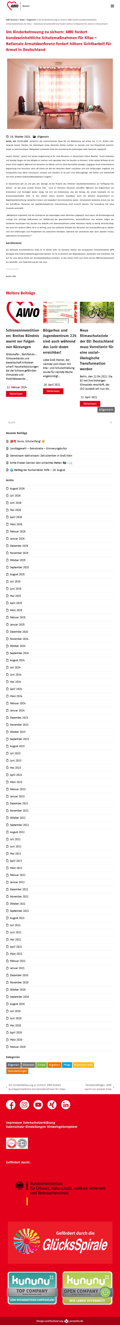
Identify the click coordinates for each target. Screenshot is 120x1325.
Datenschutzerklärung (39, 1122)
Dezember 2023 (19, 717)
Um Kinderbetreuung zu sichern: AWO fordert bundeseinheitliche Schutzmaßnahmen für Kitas (35, 1087)
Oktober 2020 (17, 989)
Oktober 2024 (17, 645)
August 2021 (17, 918)
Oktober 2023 (17, 731)
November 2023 (19, 724)
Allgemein (43, 136)
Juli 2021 (15, 925)
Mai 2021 (15, 939)
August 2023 (17, 746)
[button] (112, 6)
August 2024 (17, 660)
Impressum (14, 1122)
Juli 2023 (15, 753)
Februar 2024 (17, 703)
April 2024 (16, 689)
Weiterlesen (16, 393)
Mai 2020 (15, 1025)
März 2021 (16, 953)
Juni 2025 (15, 588)
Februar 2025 (17, 617)
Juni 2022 (15, 846)
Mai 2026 (15, 510)
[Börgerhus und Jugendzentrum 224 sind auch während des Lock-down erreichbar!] (60, 322)
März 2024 (16, 696)
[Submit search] (111, 422)
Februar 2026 (17, 531)
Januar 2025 (17, 624)
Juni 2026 (15, 502)
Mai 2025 (15, 595)
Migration (54, 1064)
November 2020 (19, 982)
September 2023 (19, 739)
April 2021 (16, 946)
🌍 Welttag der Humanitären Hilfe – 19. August (37, 470)
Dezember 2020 (19, 975)
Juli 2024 (15, 667)
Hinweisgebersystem (62, 1127)
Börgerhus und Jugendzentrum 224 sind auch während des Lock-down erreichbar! (60, 341)
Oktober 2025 (17, 560)
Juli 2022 (15, 839)
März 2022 (16, 868)
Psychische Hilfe (83, 1064)
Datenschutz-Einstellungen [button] (26, 1127)
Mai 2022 (15, 853)
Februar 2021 (17, 960)
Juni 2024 (15, 674)
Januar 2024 (17, 710)
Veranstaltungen (17, 1071)
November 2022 (19, 810)
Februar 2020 (17, 1046)
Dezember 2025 (19, 545)
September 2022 (19, 825)
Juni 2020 (15, 1018)
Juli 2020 (15, 1011)
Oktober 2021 (17, 903)
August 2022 (17, 832)
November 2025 (19, 553)
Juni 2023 (15, 760)
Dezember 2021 (19, 889)
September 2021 (19, 910)
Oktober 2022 (17, 817)
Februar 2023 (17, 789)
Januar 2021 (17, 968)
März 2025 (16, 610)
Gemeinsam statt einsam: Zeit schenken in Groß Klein (41, 455)
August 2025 (17, 574)
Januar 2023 (17, 796)
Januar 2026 (17, 538)
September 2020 (19, 996)
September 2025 (19, 567)
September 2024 (19, 653)
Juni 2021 (15, 932)
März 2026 (16, 524)
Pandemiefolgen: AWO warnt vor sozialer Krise (95, 1087)
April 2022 (16, 860)
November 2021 (19, 896)
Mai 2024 (15, 681)
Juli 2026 (15, 495)
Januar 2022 (17, 882)
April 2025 (16, 603)
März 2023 (16, 782)
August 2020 (17, 1004)
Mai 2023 (15, 767)
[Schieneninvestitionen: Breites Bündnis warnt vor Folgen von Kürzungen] (23, 322)
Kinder (41, 1064)
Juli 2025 (15, 581)
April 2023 (16, 774)
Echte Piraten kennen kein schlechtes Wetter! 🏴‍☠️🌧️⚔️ (41, 462)
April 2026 (16, 517)
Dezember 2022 (19, 803)
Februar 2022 (17, 875)
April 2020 (16, 1032)
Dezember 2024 (19, 631)
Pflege (67, 1064)
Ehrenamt (28, 1064)
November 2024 (19, 638)
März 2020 (16, 1039)
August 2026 (17, 488)
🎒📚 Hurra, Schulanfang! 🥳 (27, 441)
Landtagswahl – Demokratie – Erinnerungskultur (38, 448)
